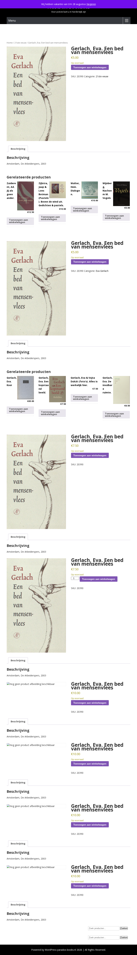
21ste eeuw (20, 42)
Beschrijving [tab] (18, 148)
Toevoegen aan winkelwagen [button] (18, 221)
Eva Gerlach (102, 270)
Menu (12, 20)
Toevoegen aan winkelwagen (89, 67)
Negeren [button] (91, 4)
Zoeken (123, 928)
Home (10, 42)
